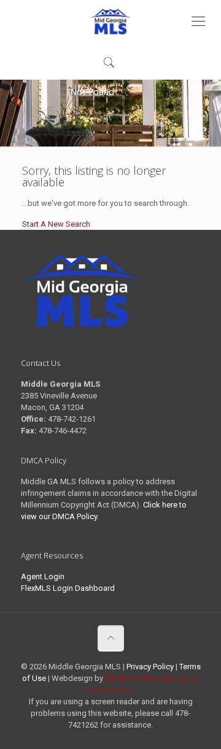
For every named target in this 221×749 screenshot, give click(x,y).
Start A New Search (56, 224)
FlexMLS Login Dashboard (68, 588)
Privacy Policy (150, 666)
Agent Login (42, 576)
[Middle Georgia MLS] (110, 21)
